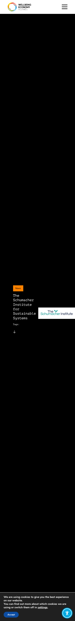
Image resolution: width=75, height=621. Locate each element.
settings (43, 607)
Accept (11, 614)
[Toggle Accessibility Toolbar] (67, 613)
